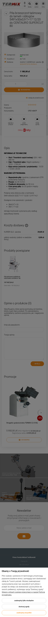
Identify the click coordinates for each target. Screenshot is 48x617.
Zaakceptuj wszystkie (24, 613)
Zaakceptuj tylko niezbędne (24, 600)
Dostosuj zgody (24, 607)
